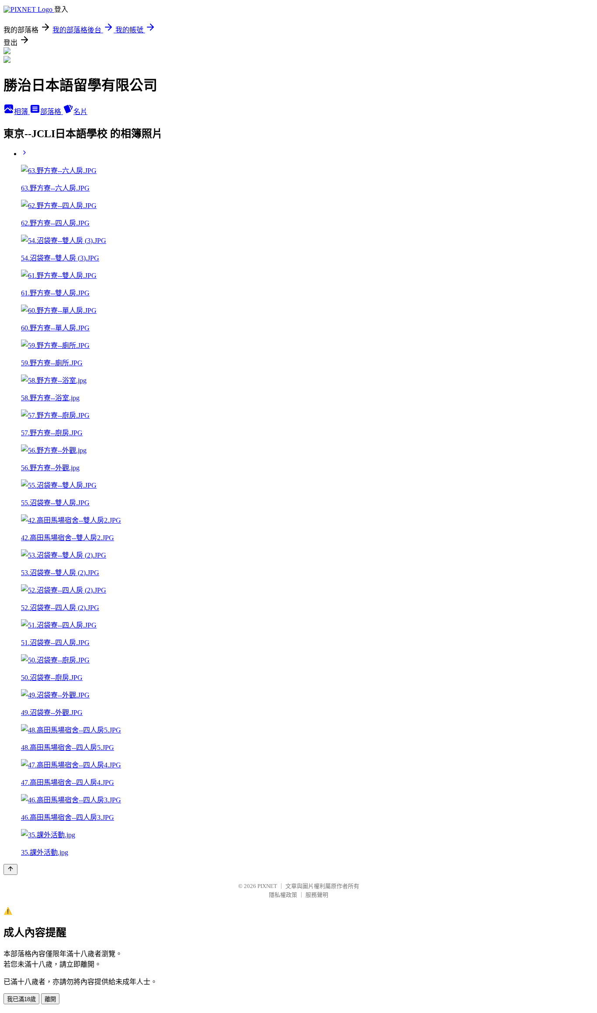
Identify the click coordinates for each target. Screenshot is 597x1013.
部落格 (51, 111)
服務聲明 (316, 895)
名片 (80, 111)
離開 (50, 999)
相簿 (22, 111)
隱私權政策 (283, 895)
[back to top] (10, 869)
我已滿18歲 (21, 999)
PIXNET (267, 886)
